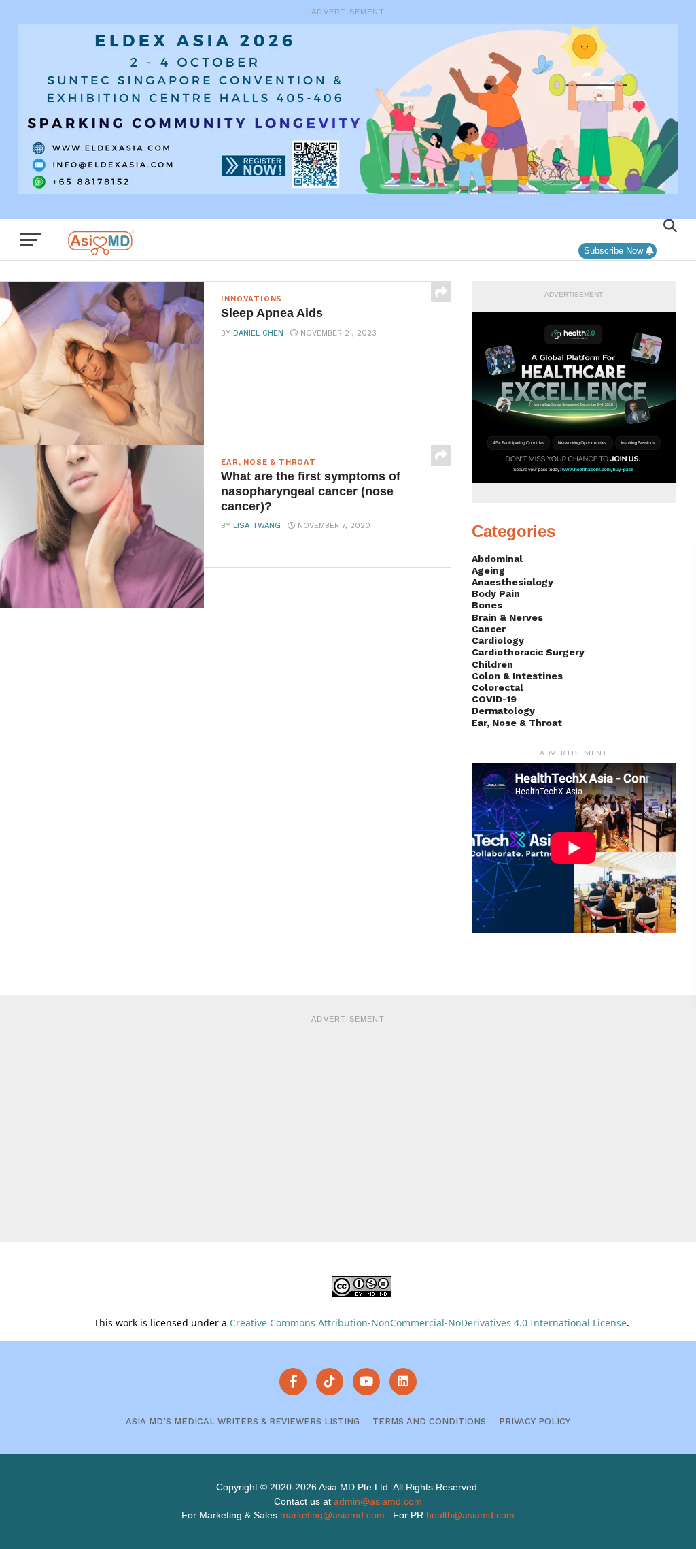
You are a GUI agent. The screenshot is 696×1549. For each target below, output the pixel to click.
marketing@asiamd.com (332, 1515)
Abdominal (497, 558)
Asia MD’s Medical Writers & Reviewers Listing (243, 1421)
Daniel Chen (258, 333)
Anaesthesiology (512, 581)
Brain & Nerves (507, 617)
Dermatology (503, 710)
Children (492, 664)
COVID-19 (494, 699)
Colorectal (497, 687)
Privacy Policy (534, 1421)
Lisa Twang (257, 525)
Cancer (489, 628)
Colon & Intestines (517, 675)
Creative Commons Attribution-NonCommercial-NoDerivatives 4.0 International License (428, 1322)
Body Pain (496, 593)
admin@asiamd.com (378, 1501)
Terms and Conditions (429, 1421)
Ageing (488, 570)
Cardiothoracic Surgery (528, 652)
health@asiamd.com (470, 1515)
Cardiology (498, 640)
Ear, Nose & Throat (517, 722)
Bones (487, 605)
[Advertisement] (348, 1126)
